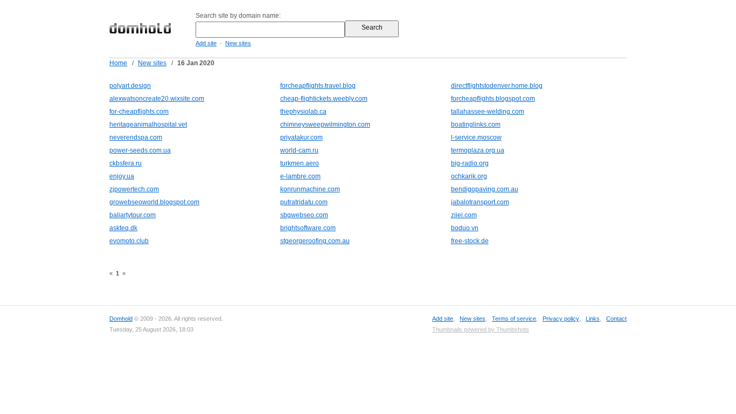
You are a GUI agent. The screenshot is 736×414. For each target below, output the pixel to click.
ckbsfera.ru (125, 163)
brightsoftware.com (308, 228)
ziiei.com (464, 215)
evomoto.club (129, 241)
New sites (238, 43)
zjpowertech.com (134, 189)
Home (118, 63)
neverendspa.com (135, 137)
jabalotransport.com (480, 202)
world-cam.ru (299, 150)
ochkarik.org (469, 176)
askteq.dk (123, 228)
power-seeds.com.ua (140, 150)
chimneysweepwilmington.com (325, 124)
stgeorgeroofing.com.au (315, 241)
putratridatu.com (304, 202)
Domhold (121, 318)
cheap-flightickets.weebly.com (323, 98)
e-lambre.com (300, 176)
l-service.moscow (476, 137)
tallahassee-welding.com (487, 111)
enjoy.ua (121, 176)
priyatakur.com (301, 137)
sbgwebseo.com (304, 215)
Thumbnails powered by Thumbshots (480, 329)
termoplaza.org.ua (477, 150)
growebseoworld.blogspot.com (154, 202)
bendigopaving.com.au (484, 189)
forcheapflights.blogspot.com (493, 98)
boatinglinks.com (476, 124)
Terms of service (514, 318)
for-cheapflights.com (139, 111)
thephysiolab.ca (303, 111)
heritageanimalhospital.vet (148, 124)
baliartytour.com (132, 215)
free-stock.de (470, 241)
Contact (616, 318)
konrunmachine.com (310, 189)
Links (593, 318)
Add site (206, 43)
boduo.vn (464, 228)
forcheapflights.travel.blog (318, 85)
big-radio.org (470, 163)
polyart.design (130, 85)
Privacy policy (561, 318)
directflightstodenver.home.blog (497, 85)
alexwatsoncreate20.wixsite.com (156, 98)
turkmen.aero (299, 163)
